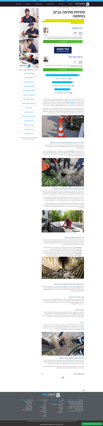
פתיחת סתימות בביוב (70, 151)
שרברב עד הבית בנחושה (29, 125)
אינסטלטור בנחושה (29, 77)
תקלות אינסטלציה (38, 4)
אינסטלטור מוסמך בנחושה (28, 86)
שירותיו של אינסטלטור (70, 102)
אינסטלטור (70, 4)
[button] (42, 374)
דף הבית (83, 7)
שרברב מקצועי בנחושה (29, 129)
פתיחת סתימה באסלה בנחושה (29, 116)
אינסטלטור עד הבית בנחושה (29, 95)
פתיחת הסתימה (58, 105)
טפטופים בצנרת (77, 329)
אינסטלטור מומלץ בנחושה (28, 82)
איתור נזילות (61, 4)
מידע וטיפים (18, 4)
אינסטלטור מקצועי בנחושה (28, 99)
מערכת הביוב (63, 329)
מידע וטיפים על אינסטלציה (75, 7)
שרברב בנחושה (29, 108)
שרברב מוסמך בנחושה (28, 133)
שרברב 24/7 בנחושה (28, 112)
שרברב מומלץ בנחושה (28, 121)
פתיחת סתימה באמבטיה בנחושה (29, 103)
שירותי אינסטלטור (50, 4)
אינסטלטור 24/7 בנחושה (29, 73)
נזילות (82, 329)
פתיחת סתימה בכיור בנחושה (29, 90)
